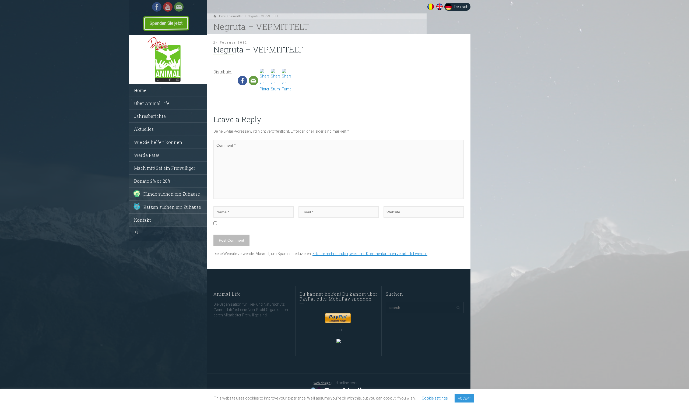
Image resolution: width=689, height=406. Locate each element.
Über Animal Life (152, 103)
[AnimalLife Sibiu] (168, 60)
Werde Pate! (146, 155)
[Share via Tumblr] (286, 80)
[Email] (179, 6)
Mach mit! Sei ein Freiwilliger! (165, 168)
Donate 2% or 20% (152, 181)
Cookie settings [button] (435, 398)
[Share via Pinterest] (264, 80)
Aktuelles (144, 129)
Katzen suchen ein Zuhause (172, 207)
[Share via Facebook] (242, 80)
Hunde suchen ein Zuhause (171, 194)
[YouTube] (168, 6)
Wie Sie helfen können (158, 142)
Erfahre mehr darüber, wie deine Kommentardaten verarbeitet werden (369, 254)
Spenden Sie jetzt (166, 23)
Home (140, 90)
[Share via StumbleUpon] (275, 80)
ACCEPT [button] (464, 398)
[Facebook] (156, 6)
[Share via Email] (253, 80)
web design (322, 382)
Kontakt (142, 220)
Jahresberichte (150, 116)
